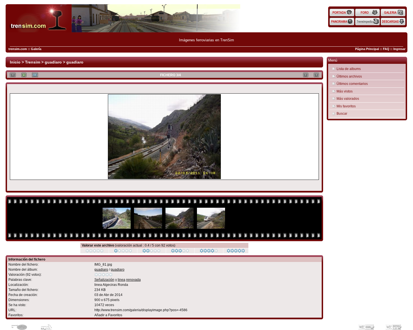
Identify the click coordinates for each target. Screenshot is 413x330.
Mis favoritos (346, 106)
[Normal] (151, 252)
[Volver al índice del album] (13, 75)
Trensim (32, 62)
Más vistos (345, 91)
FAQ (386, 49)
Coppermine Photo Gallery (171, 325)
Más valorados (348, 98)
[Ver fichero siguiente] (316, 75)
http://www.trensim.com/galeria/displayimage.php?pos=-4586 (140, 310)
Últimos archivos (349, 76)
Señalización (104, 280)
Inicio (15, 62)
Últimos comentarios (352, 83)
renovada (133, 280)
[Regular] (123, 252)
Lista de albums (349, 69)
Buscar (342, 113)
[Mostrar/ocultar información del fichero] (24, 75)
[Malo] (94, 252)
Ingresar (399, 49)
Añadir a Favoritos (108, 315)
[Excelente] (209, 252)
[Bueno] (180, 252)
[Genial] (236, 252)
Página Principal (367, 49)
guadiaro (53, 62)
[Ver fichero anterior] (305, 75)
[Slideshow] (35, 75)
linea (121, 280)
